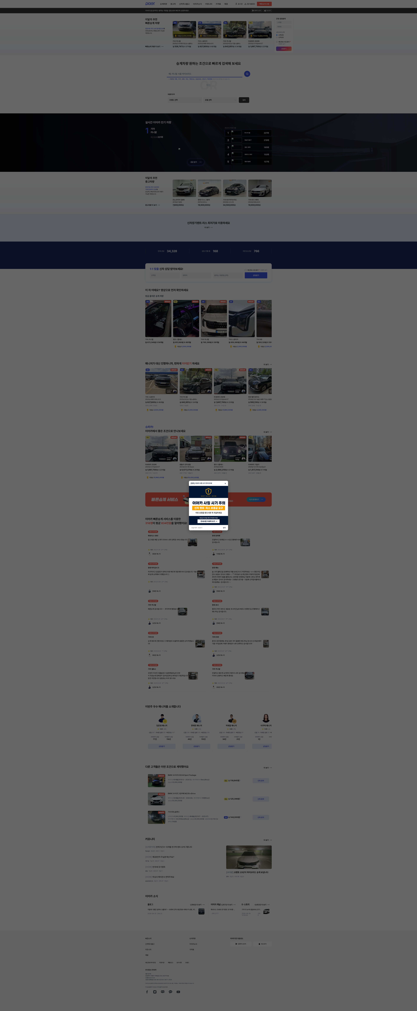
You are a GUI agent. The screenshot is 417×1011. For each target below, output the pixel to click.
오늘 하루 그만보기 (196, 528)
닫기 (224, 528)
